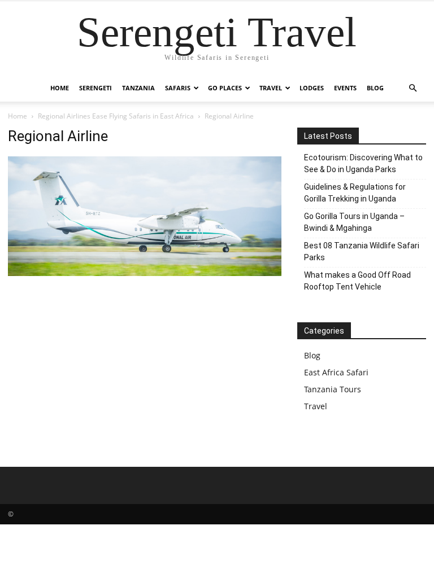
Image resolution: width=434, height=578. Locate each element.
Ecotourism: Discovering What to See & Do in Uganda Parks (363, 163)
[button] (412, 88)
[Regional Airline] (144, 273)
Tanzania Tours (332, 389)
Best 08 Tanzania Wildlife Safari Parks (361, 251)
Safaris (177, 88)
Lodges (312, 88)
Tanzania (138, 88)
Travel (270, 88)
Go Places (225, 88)
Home (59, 88)
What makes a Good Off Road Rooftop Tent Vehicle (357, 280)
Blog (375, 88)
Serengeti (95, 88)
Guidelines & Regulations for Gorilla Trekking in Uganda (355, 192)
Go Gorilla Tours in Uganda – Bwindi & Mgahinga (354, 222)
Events (345, 88)
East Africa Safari (336, 372)
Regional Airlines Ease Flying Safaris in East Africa (116, 116)
